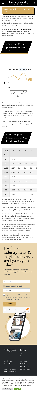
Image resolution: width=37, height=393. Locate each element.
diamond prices (22, 121)
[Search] (34, 3)
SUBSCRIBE (9, 304)
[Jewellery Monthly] (18, 3)
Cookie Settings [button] (7, 389)
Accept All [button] (17, 389)
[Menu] (3, 3)
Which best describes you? (12, 286)
